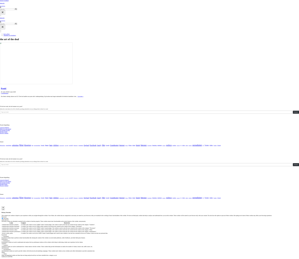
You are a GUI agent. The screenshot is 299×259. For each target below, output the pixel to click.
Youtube (215, 145)
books (42, 145)
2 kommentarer (4, 93)
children (56, 145)
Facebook (93, 145)
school (186, 145)
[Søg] (0, 7)
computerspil (61, 145)
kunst (138, 145)
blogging (27, 145)
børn (50, 145)
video (211, 145)
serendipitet (197, 145)
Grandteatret (114, 145)
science (190, 145)
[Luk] (2, 12)
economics (80, 145)
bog (32, 145)
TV (203, 145)
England (86, 145)
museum (163, 145)
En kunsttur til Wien (5, 130)
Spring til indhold (4, 0)
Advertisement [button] (5, 248)
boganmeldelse (37, 145)
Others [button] (3, 252)
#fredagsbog (2, 145)
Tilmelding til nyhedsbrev (9, 35)
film (103, 145)
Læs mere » (80, 96)
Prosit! (3, 88)
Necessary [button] (4, 217)
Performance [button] (5, 239)
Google (107, 145)
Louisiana (149, 145)
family (99, 145)
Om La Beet (6, 34)
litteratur (144, 145)
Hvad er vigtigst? (4, 133)
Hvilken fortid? (3, 132)
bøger (47, 145)
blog (21, 145)
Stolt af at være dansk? (5, 129)
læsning (154, 145)
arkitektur (15, 145)
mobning (159, 145)
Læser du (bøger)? (4, 127)
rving (183, 145)
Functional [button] (4, 235)
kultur (133, 145)
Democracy (76, 145)
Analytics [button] (4, 243)
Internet (122, 145)
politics (169, 145)
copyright (66, 145)
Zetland (219, 145)
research (178, 145)
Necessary (5, 218)
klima (130, 145)
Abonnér (296, 112)
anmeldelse (8, 145)
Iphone (126, 145)
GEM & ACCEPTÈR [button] (7, 256)
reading (174, 145)
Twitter (207, 145)
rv (181, 145)
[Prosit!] (36, 83)
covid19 (71, 145)
